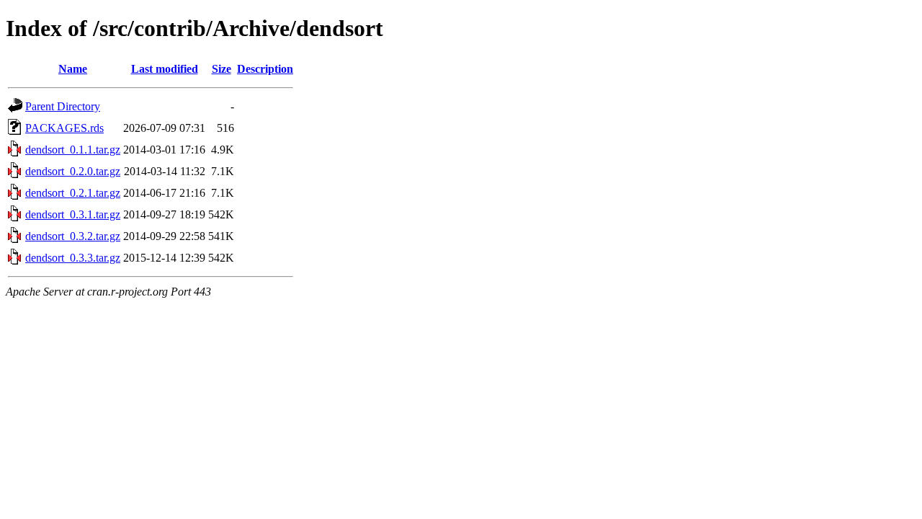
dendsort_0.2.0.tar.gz (72, 171)
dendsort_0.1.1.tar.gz (72, 149)
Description (265, 69)
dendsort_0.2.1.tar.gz (72, 193)
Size (221, 69)
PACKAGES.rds (64, 128)
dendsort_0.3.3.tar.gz (72, 258)
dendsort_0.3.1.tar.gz (72, 214)
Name (72, 69)
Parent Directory (62, 106)
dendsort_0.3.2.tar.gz (72, 236)
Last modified (164, 69)
